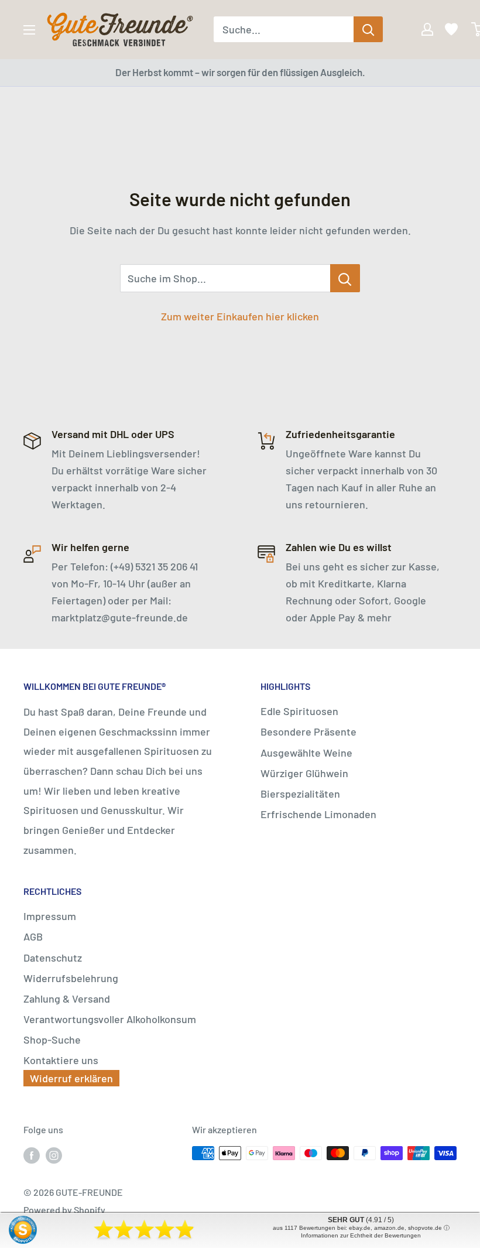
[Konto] (419, 29)
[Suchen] (368, 29)
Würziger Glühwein (304, 773)
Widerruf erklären (71, 1078)
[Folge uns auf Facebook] (31, 1155)
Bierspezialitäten (300, 793)
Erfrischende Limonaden (318, 814)
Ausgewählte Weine (306, 752)
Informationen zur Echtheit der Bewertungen (361, 1235)
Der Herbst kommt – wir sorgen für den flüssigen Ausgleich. (240, 72)
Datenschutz (52, 957)
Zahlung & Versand (66, 998)
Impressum (49, 915)
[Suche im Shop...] (345, 278)
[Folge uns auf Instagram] (54, 1155)
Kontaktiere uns (60, 1060)
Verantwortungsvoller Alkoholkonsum (109, 1019)
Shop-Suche (52, 1039)
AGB (33, 936)
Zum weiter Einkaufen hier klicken (240, 316)
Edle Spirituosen (299, 711)
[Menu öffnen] (29, 30)
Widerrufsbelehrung (70, 978)
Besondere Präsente (308, 731)
